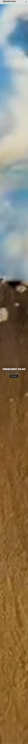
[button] (26, 2)
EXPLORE (14, 376)
